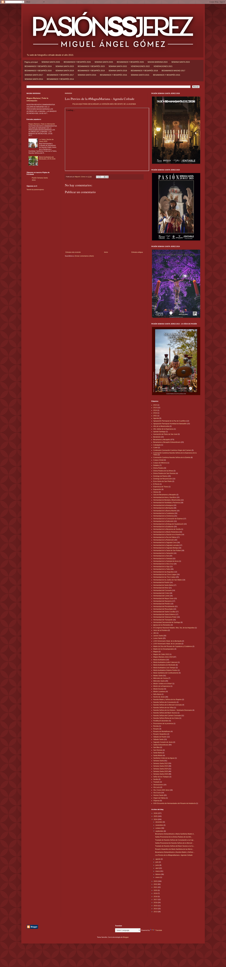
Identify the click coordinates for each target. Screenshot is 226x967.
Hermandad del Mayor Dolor (163, 598)
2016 (155, 413)
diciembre (159, 822)
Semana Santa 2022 (160, 763)
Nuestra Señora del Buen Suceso (165, 713)
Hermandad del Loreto (161, 596)
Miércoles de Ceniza (160, 678)
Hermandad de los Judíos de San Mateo (167, 580)
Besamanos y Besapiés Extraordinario (166, 442)
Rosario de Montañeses (161, 731)
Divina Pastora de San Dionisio (164, 473)
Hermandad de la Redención (163, 540)
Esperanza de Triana (160, 487)
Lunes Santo (157, 638)
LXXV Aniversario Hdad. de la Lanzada (167, 644)
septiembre (160, 831)
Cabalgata (157, 445)
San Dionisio (157, 750)
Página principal (31, 62)
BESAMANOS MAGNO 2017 (173, 71)
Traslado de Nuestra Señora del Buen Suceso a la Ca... (174, 846)
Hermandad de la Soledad (162, 559)
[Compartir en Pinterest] (107, 177)
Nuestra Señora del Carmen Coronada (167, 715)
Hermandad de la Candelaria (163, 513)
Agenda (156, 418)
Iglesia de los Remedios (161, 625)
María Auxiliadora (159, 660)
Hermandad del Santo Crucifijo (164, 612)
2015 (156, 906)
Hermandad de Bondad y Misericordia (166, 500)
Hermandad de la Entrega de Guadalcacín (168, 524)
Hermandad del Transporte (163, 620)
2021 (155, 416)
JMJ (154, 633)
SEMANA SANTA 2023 (64, 66)
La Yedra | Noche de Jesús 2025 (46, 140)
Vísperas (156, 801)
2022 (156, 884)
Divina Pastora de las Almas (163, 471)
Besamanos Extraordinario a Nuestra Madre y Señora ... (175, 852)
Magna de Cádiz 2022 (161, 654)
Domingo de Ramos (160, 476)
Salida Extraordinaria (160, 745)
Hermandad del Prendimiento (163, 606)
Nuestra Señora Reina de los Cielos (166, 718)
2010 (155, 405)
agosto (158, 859)
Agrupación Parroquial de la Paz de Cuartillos (169, 421)
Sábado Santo (158, 739)
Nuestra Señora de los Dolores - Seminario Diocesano (172, 710)
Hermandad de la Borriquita (163, 508)
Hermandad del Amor (160, 588)
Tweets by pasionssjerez (35, 190)
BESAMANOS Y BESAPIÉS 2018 (144, 71)
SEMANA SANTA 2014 (34, 79)
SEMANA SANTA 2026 (50, 62)
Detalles (156, 465)
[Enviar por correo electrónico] (97, 177)
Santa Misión (158, 755)
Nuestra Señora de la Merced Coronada (167, 705)
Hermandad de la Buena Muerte (164, 511)
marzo (158, 871)
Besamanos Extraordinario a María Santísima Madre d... (175, 834)
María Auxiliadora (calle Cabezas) (165, 662)
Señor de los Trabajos (161, 777)
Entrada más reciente (73, 252)
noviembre (159, 825)
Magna (155, 652)
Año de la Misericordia (161, 426)
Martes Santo (158, 676)
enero (158, 877)
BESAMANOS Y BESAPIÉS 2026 (77, 62)
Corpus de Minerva (160, 463)
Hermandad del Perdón (161, 604)
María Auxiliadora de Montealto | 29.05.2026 (47, 158)
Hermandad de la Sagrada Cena (165, 542)
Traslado (156, 782)
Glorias (155, 492)
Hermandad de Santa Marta (163, 585)
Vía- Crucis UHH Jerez (161, 790)
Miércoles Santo (159, 681)
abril (157, 868)
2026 (156, 813)
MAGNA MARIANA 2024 (158, 62)
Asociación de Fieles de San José (165, 434)
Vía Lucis (156, 787)
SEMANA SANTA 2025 (104, 62)
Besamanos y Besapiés (161, 440)
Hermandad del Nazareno (162, 601)
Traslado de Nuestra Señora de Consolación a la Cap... (174, 840)
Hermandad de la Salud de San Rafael (167, 550)
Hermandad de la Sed (161, 556)
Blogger (126, 937)
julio (157, 862)
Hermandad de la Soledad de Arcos (166, 561)
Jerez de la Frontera (160, 630)
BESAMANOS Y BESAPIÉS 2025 (130, 62)
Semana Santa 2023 (160, 766)
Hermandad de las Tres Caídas (164, 577)
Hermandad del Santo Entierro (164, 614)
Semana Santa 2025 (160, 771)
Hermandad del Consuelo (162, 590)
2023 (156, 881)
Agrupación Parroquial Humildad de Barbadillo (170, 424)
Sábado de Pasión (159, 737)
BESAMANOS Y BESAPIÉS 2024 (38, 66)
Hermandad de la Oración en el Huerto (167, 534)
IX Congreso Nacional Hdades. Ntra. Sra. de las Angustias (173, 628)
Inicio (106, 252)
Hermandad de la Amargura (163, 505)
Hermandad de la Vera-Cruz (163, 564)
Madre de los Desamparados (163, 649)
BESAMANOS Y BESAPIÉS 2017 (60, 75)
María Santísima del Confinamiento (165, 673)
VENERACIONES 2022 (140, 66)
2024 (156, 819)
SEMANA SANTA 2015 (140, 75)
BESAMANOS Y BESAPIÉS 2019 (91, 71)
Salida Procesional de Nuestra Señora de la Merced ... (174, 843)
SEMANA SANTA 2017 (34, 75)
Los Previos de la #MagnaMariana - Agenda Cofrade (174, 855)
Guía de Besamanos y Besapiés (164, 495)
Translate (158, 930)
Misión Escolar (158, 689)
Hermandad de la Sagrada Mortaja (165, 548)
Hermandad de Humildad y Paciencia (166, 503)
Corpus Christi (158, 460)
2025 (156, 816)
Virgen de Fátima (159, 798)
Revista (156, 726)
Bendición (156, 437)
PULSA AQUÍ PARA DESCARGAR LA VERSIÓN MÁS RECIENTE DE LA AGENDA (104, 104)
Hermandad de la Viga (161, 566)
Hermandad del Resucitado (163, 609)
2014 (155, 410)
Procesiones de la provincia (163, 723)
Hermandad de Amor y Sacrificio (164, 497)
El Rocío (156, 484)
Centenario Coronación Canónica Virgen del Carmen (172, 450)
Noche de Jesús (159, 697)
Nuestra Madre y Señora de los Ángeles (167, 699)
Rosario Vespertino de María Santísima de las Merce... (174, 849)
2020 (156, 890)
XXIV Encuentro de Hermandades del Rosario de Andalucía (174, 803)
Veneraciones (158, 785)
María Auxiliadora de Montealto (164, 665)
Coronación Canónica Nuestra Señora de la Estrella (171, 457)
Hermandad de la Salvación (163, 553)
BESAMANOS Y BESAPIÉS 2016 (113, 75)
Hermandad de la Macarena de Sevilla (167, 529)
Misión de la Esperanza (161, 686)
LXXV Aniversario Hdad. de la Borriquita (167, 641)
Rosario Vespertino (160, 734)
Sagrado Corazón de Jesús (163, 742)
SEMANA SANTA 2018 (118, 71)
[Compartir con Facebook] (104, 177)
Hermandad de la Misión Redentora (166, 532)
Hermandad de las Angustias (163, 572)
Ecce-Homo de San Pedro (162, 481)
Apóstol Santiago (159, 432)
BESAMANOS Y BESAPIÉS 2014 (60, 79)
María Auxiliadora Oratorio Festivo (165, 670)
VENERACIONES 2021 (163, 66)
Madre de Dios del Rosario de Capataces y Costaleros (172, 646)
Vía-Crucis (157, 793)
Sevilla (155, 779)
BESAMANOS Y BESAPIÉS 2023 (91, 66)
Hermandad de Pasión (161, 582)
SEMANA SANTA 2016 (87, 75)
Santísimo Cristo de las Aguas (163, 758)
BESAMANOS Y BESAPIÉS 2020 (38, 71)
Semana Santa (158, 761)
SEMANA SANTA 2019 (64, 71)
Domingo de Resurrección (162, 479)
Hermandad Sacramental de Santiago (166, 622)
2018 (156, 896)
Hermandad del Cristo (161, 593)
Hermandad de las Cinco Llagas (164, 574)
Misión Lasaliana (159, 691)
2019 (156, 893)
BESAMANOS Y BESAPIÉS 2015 (166, 75)
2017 (156, 899)
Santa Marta (157, 753)
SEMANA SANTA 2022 (118, 66)
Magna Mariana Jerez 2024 (163, 657)
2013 (155, 408)
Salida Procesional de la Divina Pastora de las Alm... (173, 837)
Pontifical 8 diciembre (161, 721)
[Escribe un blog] (99, 177)
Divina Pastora (158, 468)
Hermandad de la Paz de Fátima (164, 537)
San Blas (156, 747)
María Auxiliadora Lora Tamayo (164, 668)
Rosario (156, 729)
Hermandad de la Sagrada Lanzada (166, 545)
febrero (158, 874)
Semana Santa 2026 (160, 774)
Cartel (155, 447)
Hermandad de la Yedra (161, 569)
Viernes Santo (158, 795)
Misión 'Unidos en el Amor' (162, 684)
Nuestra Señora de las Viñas (163, 708)
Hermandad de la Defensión (163, 521)
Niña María (157, 694)
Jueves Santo (158, 636)
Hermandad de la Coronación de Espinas (168, 519)
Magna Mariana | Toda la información (42, 124)
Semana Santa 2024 (160, 769)
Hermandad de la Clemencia (163, 516)
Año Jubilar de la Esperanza (163, 429)
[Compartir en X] (102, 177)
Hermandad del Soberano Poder (165, 617)
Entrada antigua (137, 252)
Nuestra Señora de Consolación (164, 702)
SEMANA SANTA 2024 (180, 62)
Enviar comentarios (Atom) (84, 256)
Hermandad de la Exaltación (163, 527)
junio (157, 865)
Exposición (157, 489)
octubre (158, 828)
